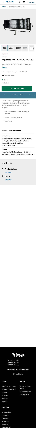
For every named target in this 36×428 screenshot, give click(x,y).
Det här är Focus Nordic (25, 387)
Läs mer (4, 67)
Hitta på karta (18, 374)
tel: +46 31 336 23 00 (9, 389)
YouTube (4, 398)
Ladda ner (8, 172)
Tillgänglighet (24, 395)
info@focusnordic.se (9, 386)
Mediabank (5, 424)
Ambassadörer (7, 412)
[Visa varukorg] (24, 2)
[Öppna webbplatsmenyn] (4, 2)
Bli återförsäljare (25, 392)
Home (3, 6)
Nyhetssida (5, 421)
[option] (5, 48)
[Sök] (20, 2)
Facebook (5, 395)
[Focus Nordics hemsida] (10, 2)
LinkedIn (4, 401)
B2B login (31, 2)
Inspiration (5, 415)
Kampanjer (5, 418)
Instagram (5, 392)
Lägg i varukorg (18, 88)
